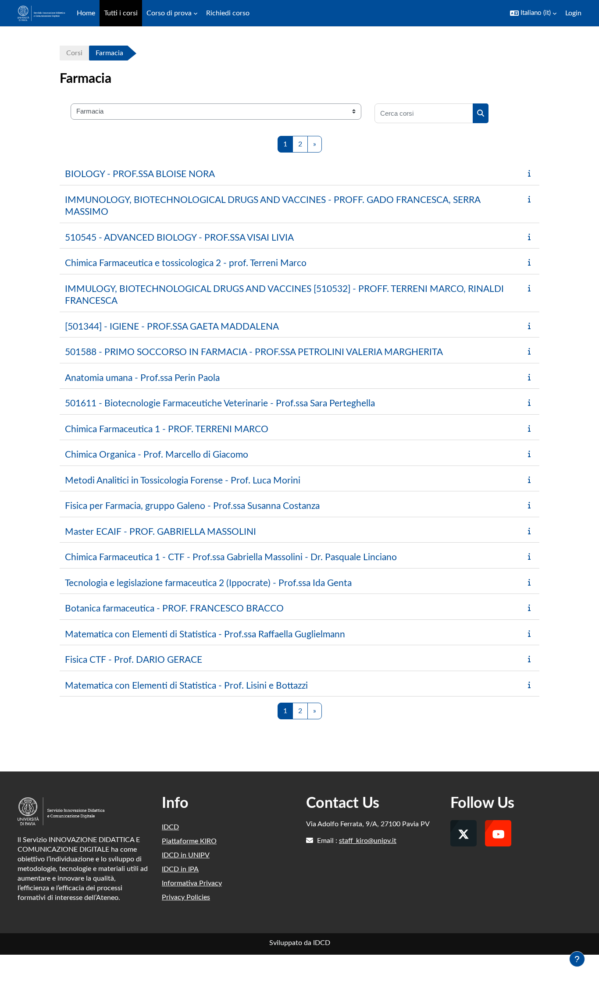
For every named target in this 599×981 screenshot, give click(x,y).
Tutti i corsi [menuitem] (121, 13)
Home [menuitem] (86, 13)
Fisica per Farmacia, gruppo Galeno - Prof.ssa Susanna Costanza (192, 506)
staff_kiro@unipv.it (367, 840)
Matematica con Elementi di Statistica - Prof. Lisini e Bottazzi (186, 685)
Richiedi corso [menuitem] (228, 13)
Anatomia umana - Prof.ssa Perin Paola (142, 378)
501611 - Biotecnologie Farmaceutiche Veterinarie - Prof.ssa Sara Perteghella (220, 403)
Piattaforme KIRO (189, 841)
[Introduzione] (531, 173)
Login (573, 13)
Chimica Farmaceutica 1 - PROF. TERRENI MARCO (166, 429)
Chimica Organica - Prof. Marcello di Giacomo (156, 454)
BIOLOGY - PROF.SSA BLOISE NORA (140, 174)
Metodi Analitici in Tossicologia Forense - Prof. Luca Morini (182, 480)
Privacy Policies (186, 897)
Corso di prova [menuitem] (169, 13)
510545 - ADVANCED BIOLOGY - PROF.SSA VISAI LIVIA (179, 237)
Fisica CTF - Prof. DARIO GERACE (133, 660)
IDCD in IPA (180, 869)
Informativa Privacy (192, 883)
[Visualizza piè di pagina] (577, 959)
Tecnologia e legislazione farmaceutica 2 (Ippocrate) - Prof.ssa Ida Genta (208, 583)
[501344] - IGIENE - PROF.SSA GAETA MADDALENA (172, 326)
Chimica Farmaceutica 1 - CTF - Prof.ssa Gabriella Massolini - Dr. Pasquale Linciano (231, 557)
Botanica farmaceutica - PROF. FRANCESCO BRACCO (174, 608)
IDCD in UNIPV (186, 855)
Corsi (74, 53)
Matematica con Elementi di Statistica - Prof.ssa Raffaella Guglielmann (205, 634)
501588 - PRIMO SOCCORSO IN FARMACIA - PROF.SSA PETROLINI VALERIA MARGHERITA (254, 352)
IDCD (170, 827)
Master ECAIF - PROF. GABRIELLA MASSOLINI (160, 532)
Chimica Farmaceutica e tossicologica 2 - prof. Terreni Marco (186, 263)
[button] (533, 13)
